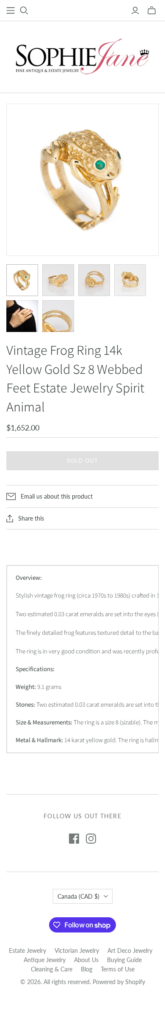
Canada (78, 896)
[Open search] (24, 10)
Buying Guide (124, 959)
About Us (86, 959)
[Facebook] (74, 839)
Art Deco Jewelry (129, 950)
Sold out (82, 460)
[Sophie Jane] (82, 55)
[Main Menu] (10, 10)
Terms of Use (118, 969)
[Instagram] (91, 839)
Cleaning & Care (51, 969)
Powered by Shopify (119, 981)
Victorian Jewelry (77, 950)
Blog (86, 969)
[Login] (135, 10)
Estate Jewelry (27, 950)
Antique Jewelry (45, 959)
